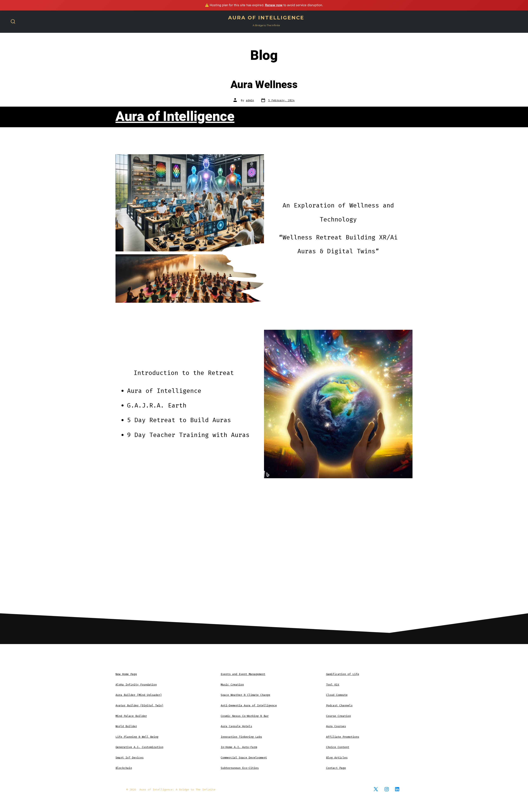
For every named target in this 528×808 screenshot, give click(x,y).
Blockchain (124, 768)
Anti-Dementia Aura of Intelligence (249, 705)
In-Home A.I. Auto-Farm (239, 747)
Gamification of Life (342, 674)
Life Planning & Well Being (137, 737)
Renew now (274, 5)
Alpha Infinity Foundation (136, 684)
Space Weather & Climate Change (245, 695)
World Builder (126, 726)
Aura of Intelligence (175, 117)
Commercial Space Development (244, 757)
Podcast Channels (339, 705)
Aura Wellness (264, 84)
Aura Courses (336, 726)
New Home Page (126, 674)
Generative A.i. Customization (139, 747)
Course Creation (338, 716)
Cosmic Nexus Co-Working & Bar (245, 716)
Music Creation (232, 684)
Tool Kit (332, 684)
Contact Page (336, 768)
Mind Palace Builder (131, 716)
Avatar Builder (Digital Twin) (139, 705)
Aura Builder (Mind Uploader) (139, 695)
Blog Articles (337, 757)
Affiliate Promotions (342, 737)
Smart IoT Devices (130, 757)
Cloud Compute (337, 695)
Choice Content (337, 747)
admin (250, 100)
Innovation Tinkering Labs (241, 737)
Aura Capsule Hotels (236, 726)
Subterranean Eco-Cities (240, 768)
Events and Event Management (243, 674)
